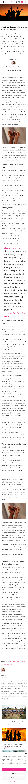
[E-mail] (20, 70)
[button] (25, 753)
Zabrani (14, 773)
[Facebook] (8, 70)
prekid (23, 661)
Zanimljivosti (14, 59)
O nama (11, 781)
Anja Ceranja (11, 66)
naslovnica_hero (15, 661)
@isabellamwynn (12, 248)
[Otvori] (25, 2)
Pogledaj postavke (14, 777)
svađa (10, 664)
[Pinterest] (17, 70)
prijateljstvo (4, 664)
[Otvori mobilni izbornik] (22, 2)
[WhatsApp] (15, 70)
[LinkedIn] (13, 70)
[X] (10, 70)
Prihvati (14, 769)
